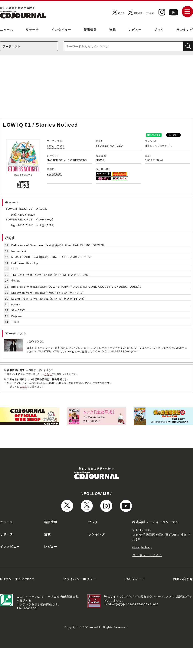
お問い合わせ (183, 578)
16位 (14, 214)
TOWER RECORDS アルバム (26, 208)
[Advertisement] (96, 88)
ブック (159, 29)
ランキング (184, 29)
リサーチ (32, 29)
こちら (48, 373)
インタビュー (61, 29)
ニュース (6, 29)
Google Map (142, 547)
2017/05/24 (54, 173)
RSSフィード (134, 578)
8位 (42, 225)
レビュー (135, 29)
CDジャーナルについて (17, 578)
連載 (112, 29)
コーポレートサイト (147, 555)
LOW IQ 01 (55, 146)
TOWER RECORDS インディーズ (29, 219)
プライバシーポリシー (79, 578)
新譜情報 (90, 29)
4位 (13, 225)
